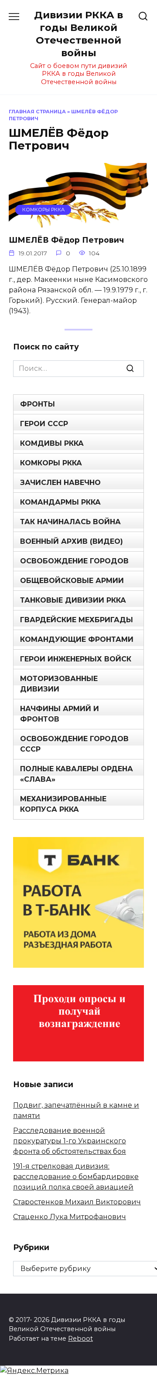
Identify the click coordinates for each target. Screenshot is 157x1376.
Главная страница (37, 111)
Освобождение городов (74, 561)
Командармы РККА (60, 502)
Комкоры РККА (51, 463)
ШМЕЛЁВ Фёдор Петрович (66, 239)
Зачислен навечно (60, 482)
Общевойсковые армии (72, 580)
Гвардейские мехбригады (76, 620)
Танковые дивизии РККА (73, 600)
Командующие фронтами (76, 639)
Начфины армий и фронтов (59, 714)
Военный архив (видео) (71, 541)
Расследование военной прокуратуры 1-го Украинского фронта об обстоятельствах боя (69, 1141)
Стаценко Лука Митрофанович (69, 1217)
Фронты (37, 404)
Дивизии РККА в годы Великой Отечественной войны (78, 34)
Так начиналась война (70, 522)
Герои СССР (44, 424)
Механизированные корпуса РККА (63, 804)
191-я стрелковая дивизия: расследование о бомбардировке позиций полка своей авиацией (76, 1176)
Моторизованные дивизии (59, 683)
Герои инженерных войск (75, 659)
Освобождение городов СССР (74, 744)
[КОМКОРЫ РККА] (78, 222)
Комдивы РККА (52, 443)
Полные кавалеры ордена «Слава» (76, 774)
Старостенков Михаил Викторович (77, 1202)
